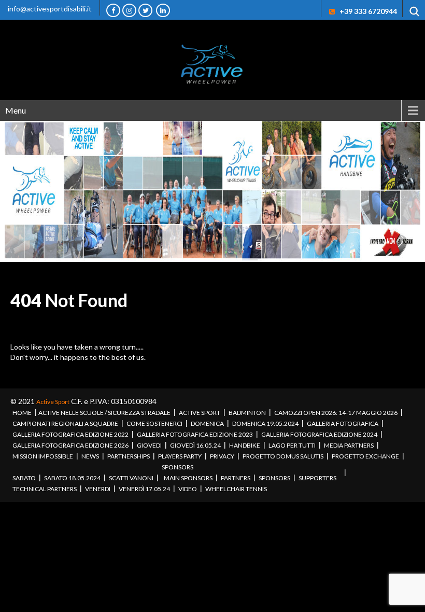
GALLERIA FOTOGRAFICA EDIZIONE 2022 (70, 434)
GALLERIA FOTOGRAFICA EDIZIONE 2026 (70, 445)
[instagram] (129, 10)
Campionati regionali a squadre (65, 423)
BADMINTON (247, 412)
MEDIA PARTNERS (349, 445)
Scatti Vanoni (131, 478)
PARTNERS (235, 478)
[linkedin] (163, 10)
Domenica (207, 423)
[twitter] (145, 10)
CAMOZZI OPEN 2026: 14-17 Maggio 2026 (336, 412)
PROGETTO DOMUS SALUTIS (283, 456)
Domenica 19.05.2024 (265, 423)
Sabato (24, 478)
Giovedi (149, 445)
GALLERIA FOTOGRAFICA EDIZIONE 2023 (195, 434)
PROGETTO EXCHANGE (365, 456)
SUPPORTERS (317, 478)
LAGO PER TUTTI (292, 445)
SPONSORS (177, 467)
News (90, 456)
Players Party (180, 456)
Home (22, 412)
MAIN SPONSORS (188, 478)
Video (187, 489)
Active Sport (52, 402)
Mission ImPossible (42, 456)
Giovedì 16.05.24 (195, 445)
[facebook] (113, 10)
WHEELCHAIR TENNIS (236, 489)
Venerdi (97, 489)
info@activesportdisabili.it (50, 8)
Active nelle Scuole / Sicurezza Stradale (104, 412)
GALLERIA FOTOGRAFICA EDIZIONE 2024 (319, 434)
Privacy (222, 456)
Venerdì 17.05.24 (144, 489)
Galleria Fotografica (342, 423)
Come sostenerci (154, 423)
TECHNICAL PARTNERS (44, 489)
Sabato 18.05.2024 (72, 478)
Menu (15, 110)
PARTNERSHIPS (128, 456)
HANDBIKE (244, 445)
